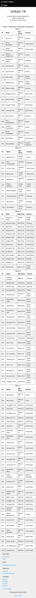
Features (5, 571)
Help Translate (7, 589)
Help (4, 559)
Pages (5, 5)
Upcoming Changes (8, 573)
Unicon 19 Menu (8, 2)
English (5, 579)
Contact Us (6, 557)
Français (5, 581)
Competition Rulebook (9, 565)
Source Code (18, 596)
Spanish (5, 586)
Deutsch (5, 584)
